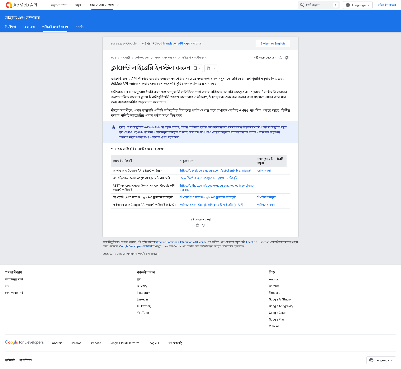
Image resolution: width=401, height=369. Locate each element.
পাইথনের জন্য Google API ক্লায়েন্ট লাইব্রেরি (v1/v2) (211, 204)
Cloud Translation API (169, 43)
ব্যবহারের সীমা (14, 279)
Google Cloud (277, 312)
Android (274, 279)
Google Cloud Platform (124, 343)
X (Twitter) (144, 306)
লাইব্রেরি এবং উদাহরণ (55, 27)
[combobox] (319, 5)
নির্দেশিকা (10, 27)
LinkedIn (142, 299)
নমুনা (78, 5)
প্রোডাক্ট (125, 57)
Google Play (276, 319)
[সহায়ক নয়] (287, 58)
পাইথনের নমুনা (266, 204)
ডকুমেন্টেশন (58, 5)
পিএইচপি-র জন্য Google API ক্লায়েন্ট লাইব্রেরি (208, 197)
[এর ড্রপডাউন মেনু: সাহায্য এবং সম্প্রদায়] (119, 5)
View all (274, 326)
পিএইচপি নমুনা (266, 197)
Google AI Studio (280, 299)
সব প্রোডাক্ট (175, 343)
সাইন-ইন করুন (387, 5)
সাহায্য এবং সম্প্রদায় (102, 5)
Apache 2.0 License (257, 242)
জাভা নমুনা (264, 170)
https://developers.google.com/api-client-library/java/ (215, 170)
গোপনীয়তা (25, 360)
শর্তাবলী (10, 360)
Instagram (144, 292)
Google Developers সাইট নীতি (137, 246)
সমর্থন (80, 27)
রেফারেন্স (29, 27)
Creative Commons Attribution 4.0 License (181, 242)
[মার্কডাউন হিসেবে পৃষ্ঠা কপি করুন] (208, 68)
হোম (113, 57)
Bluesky (142, 286)
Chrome (274, 286)
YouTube (143, 312)
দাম (7, 286)
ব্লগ (139, 279)
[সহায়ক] (280, 58)
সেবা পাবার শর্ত (14, 292)
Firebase (274, 292)
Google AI (154, 343)
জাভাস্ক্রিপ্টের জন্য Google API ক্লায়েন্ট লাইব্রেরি (208, 178)
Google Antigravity (281, 306)
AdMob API (25, 5)
